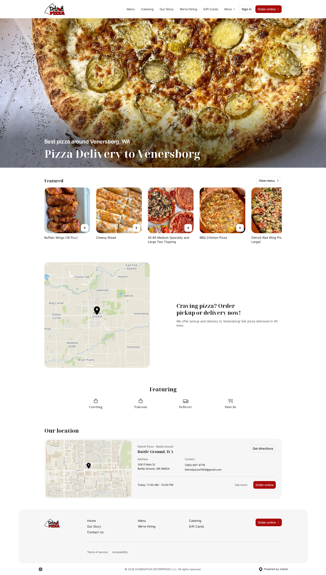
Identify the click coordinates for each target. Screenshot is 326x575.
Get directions (263, 448)
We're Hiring (188, 9)
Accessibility (120, 552)
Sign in (247, 9)
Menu (131, 9)
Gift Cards (210, 9)
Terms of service (97, 552)
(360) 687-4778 (195, 465)
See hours (241, 484)
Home (91, 521)
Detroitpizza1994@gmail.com (203, 470)
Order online (264, 485)
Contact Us (95, 532)
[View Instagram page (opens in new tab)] (40, 569)
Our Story (167, 9)
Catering (147, 9)
